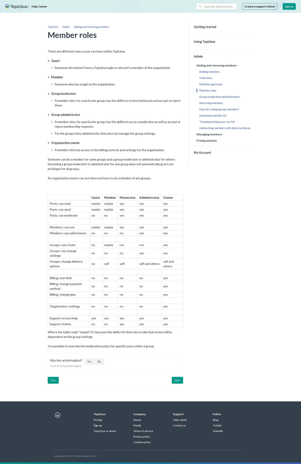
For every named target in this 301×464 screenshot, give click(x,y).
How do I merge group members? (219, 109)
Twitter (217, 425)
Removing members (211, 103)
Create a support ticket (259, 6)
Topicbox (53, 26)
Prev (53, 380)
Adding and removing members (91, 26)
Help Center (39, 6)
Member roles (207, 90)
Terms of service (143, 431)
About (137, 419)
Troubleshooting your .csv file (217, 121)
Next (177, 380)
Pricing (98, 419)
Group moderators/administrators (219, 96)
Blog (215, 419)
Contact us (179, 425)
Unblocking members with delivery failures (224, 128)
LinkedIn (218, 431)
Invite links (205, 77)
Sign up (289, 6)
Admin (66, 26)
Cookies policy (142, 442)
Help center (180, 419)
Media (137, 425)
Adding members (209, 71)
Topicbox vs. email (105, 431)
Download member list (212, 115)
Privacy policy (141, 436)
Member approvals (210, 84)
